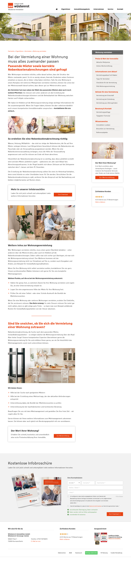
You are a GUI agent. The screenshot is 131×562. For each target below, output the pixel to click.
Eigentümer (65, 9)
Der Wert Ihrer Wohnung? (25, 430)
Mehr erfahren (65, 539)
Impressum (78, 553)
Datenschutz (62, 553)
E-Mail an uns (35, 541)
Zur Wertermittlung (63, 436)
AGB (70, 553)
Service (110, 9)
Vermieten (28, 51)
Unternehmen (99, 9)
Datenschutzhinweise (95, 506)
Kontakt (120, 9)
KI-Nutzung (104, 553)
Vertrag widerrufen (91, 553)
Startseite (11, 51)
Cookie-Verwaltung (116, 553)
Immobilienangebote (82, 9)
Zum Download (63, 195)
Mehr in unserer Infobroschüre (28, 189)
